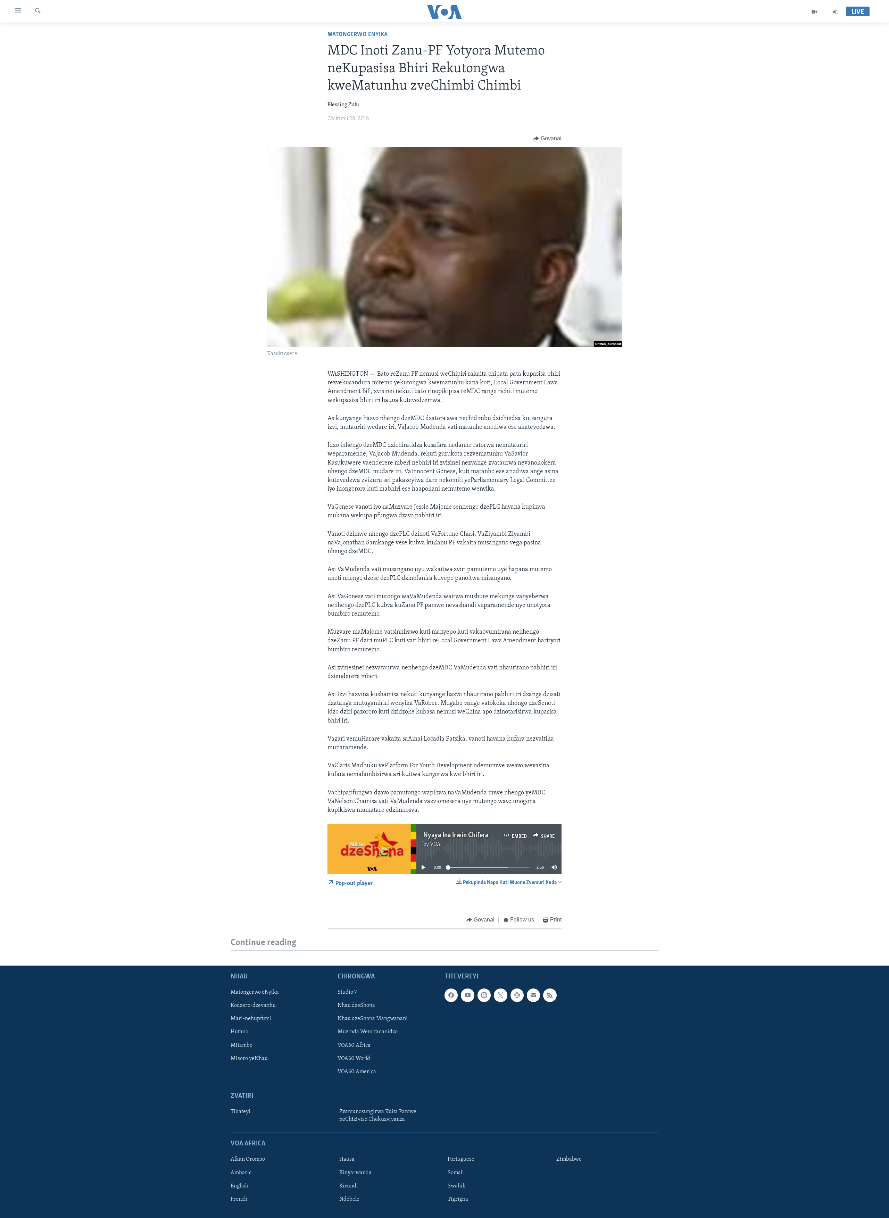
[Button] (547, 138)
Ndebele (349, 1199)
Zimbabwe (569, 1159)
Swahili (457, 1185)
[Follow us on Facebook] (451, 995)
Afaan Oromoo (248, 1159)
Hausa (347, 1159)
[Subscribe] (533, 995)
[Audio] (835, 12)
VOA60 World (354, 1058)
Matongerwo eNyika (357, 35)
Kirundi (348, 1185)
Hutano (239, 1032)
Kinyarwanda (355, 1172)
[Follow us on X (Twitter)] (500, 995)
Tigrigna (458, 1199)
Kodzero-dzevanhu (253, 1005)
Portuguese (461, 1159)
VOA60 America (357, 1071)
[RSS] (549, 995)
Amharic (241, 1172)
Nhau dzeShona (356, 1005)
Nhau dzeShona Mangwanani (373, 1018)
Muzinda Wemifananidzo (368, 1032)
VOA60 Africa (354, 1045)
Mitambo (241, 1045)
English (239, 1185)
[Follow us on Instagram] (484, 995)
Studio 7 (347, 992)
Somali (456, 1172)
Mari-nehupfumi (251, 1018)
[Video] (814, 12)
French (239, 1199)
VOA (435, 844)
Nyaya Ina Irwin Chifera (455, 835)
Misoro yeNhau (249, 1058)
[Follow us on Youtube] (467, 995)
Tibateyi (240, 1112)
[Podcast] (517, 995)
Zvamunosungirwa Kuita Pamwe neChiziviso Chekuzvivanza (377, 1115)
